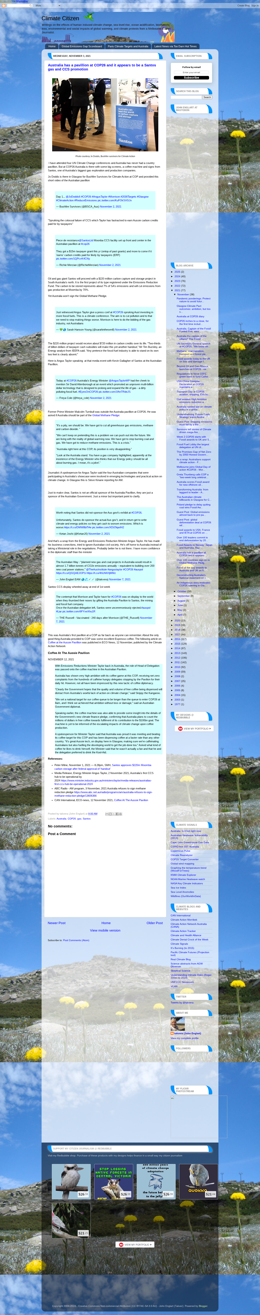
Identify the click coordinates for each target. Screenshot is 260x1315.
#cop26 (85, 244)
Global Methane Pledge (105, 415)
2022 (178, 285)
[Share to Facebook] (117, 814)
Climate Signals (179, 944)
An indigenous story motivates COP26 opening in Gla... (193, 584)
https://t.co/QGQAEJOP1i (71, 573)
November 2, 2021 (110, 206)
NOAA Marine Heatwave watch (188, 879)
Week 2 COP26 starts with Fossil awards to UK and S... (194, 438)
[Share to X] (113, 814)
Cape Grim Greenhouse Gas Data (190, 842)
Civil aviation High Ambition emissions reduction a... (192, 400)
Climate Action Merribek (184, 919)
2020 (178, 620)
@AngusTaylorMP (119, 380)
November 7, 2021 (120, 579)
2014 (178, 648)
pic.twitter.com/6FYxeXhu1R (78, 611)
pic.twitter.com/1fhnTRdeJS (115, 391)
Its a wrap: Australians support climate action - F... (193, 461)
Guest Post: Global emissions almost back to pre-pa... (193, 513)
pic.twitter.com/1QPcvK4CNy (73, 258)
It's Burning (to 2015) (182, 948)
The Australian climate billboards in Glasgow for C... (194, 498)
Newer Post (56, 923)
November (183, 294)
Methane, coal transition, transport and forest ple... (192, 352)
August (181, 600)
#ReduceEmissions (85, 200)
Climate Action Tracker (183, 931)
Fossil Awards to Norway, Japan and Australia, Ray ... (194, 546)
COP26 (72, 818)
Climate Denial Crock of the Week (189, 939)
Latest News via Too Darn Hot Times (175, 46)
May (180, 610)
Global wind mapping (182, 863)
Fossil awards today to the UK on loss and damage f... (193, 360)
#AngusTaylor (100, 196)
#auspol (138, 569)
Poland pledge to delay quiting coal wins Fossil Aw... (193, 506)
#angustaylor (115, 569)
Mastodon (5, 1)
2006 (178, 685)
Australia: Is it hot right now (186, 831)
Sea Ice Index (178, 887)
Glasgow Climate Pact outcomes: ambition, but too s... (193, 309)
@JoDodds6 (73, 196)
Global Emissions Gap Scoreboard (82, 46)
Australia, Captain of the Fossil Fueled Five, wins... (194, 330)
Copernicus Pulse (180, 851)
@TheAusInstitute (96, 569)
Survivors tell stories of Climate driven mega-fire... (194, 431)
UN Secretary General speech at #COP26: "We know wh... (193, 345)
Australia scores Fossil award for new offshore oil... (193, 483)
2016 (178, 639)
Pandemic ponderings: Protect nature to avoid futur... (193, 300)
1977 (178, 704)
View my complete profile (185, 1038)
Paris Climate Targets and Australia (128, 46)
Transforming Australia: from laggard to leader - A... (192, 491)
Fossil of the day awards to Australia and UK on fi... (192, 569)
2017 (178, 634)
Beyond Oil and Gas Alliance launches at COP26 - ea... (192, 367)
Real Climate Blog (181, 959)
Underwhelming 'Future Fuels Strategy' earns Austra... (193, 416)
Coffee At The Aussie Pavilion (131, 800)
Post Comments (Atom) (76, 940)
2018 (178, 629)
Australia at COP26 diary (190, 316)
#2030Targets (128, 196)
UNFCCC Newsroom (182, 982)
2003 (178, 699)
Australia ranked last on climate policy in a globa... (194, 408)
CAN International (180, 915)
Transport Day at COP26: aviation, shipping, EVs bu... (193, 393)
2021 (178, 290)
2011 (178, 662)
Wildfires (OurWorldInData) (186, 896)
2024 (178, 276)
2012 (178, 657)
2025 (178, 272)
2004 (178, 695)
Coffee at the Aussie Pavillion (64, 642)
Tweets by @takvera (182, 1002)
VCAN (174, 986)
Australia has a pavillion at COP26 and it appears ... (192, 554)
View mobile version (105, 930)
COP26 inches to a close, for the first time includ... (193, 322)
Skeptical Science (180, 970)
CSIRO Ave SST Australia (185, 846)
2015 (178, 643)
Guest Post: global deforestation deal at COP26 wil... (194, 522)
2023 (178, 281)
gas (79, 818)
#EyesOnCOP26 (88, 391)
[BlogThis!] (110, 814)
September (183, 596)
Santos (87, 818)
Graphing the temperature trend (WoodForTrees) (188, 869)
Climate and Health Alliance (186, 935)
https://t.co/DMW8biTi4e (77, 527)
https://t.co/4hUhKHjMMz (101, 573)
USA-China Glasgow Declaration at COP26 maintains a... (190, 384)
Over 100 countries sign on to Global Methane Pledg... (193, 561)
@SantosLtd (86, 240)
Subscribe (191, 77)
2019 (178, 625)
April (180, 614)
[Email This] (107, 814)
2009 (178, 671)
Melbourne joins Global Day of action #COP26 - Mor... (193, 468)
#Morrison (114, 196)
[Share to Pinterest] (120, 814)
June (180, 605)
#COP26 (86, 196)
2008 (178, 676)
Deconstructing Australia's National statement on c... (192, 576)
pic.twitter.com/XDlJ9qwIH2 (108, 527)
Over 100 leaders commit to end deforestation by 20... (192, 539)
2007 (178, 681)
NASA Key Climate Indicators (187, 883)
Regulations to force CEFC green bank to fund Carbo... (193, 375)
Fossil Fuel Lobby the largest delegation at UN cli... (193, 446)
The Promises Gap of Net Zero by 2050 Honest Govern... (194, 453)
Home (52, 46)
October (182, 591)
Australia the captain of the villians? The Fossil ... (192, 337)
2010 (178, 667)
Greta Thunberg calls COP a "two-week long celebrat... (193, 476)
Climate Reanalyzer (182, 855)
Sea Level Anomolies (182, 892)
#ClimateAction (65, 200)
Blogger (203, 1306)
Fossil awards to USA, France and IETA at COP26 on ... (193, 531)
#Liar (59, 611)
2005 (178, 690)
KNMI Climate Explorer (183, 875)
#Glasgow (143, 196)
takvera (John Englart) (187, 1033)
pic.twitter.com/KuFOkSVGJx (115, 200)
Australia (61, 818)
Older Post (155, 923)
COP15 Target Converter (185, 859)
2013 (178, 653)
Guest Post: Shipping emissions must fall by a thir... (194, 423)
